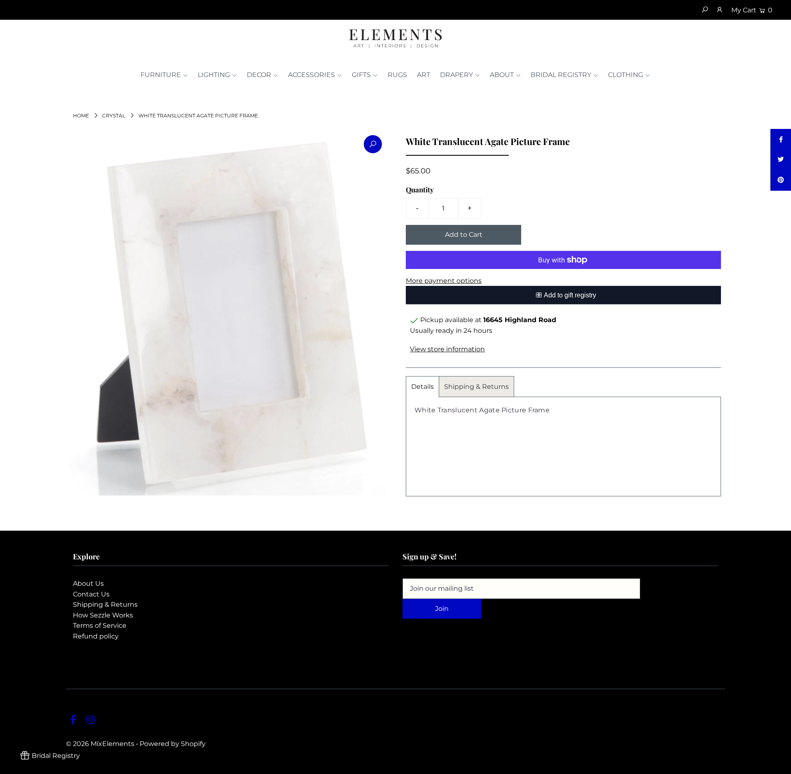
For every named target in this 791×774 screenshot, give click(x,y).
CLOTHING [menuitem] (625, 75)
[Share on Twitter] (780, 160)
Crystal (113, 115)
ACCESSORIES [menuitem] (311, 75)
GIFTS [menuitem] (361, 75)
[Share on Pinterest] (780, 180)
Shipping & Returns (476, 387)
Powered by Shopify (173, 744)
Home (81, 115)
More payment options (444, 281)
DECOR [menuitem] (259, 75)
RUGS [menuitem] (397, 75)
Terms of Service (99, 625)
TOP (776, 765)
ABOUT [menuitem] (502, 75)
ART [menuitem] (423, 75)
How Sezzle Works (103, 615)
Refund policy (96, 636)
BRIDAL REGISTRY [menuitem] (561, 75)
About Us (88, 583)
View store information (447, 349)
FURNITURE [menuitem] (160, 75)
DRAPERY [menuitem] (456, 75)
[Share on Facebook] (780, 139)
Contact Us (91, 594)
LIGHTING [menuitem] (214, 75)
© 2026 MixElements (100, 744)
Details (422, 387)
